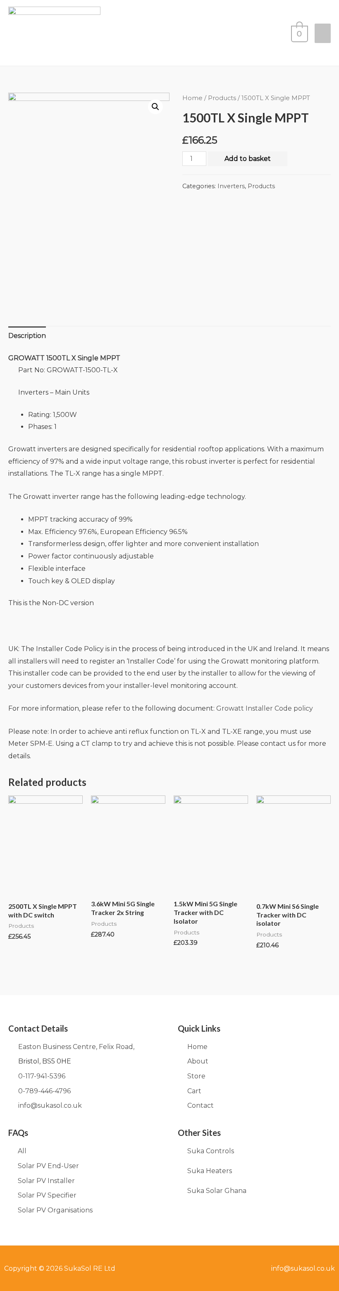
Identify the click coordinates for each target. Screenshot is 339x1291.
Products (222, 98)
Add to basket (247, 159)
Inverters (231, 186)
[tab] (27, 335)
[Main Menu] (323, 33)
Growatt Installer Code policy (264, 708)
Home (192, 98)
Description (27, 336)
